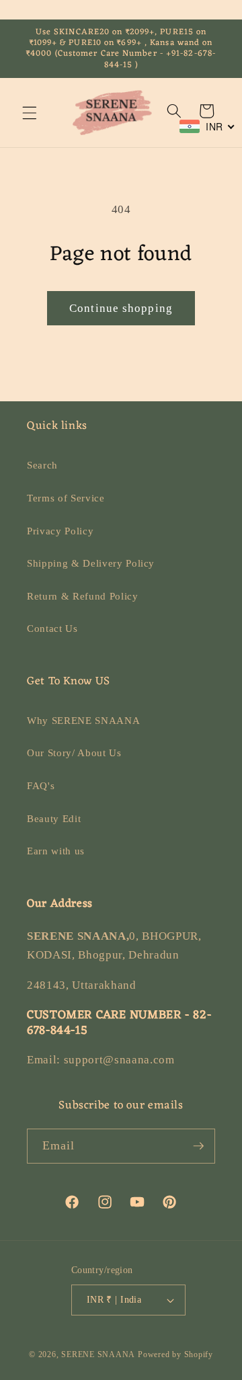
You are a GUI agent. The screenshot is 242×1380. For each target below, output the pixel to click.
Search (42, 465)
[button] (29, 112)
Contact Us (52, 628)
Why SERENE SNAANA (83, 720)
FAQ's (40, 785)
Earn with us (56, 850)
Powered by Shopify (175, 1354)
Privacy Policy (60, 530)
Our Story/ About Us (74, 752)
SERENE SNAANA (98, 1354)
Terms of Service (66, 497)
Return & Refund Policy (82, 596)
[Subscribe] (198, 1146)
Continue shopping (121, 308)
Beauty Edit (54, 818)
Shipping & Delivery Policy (91, 563)
